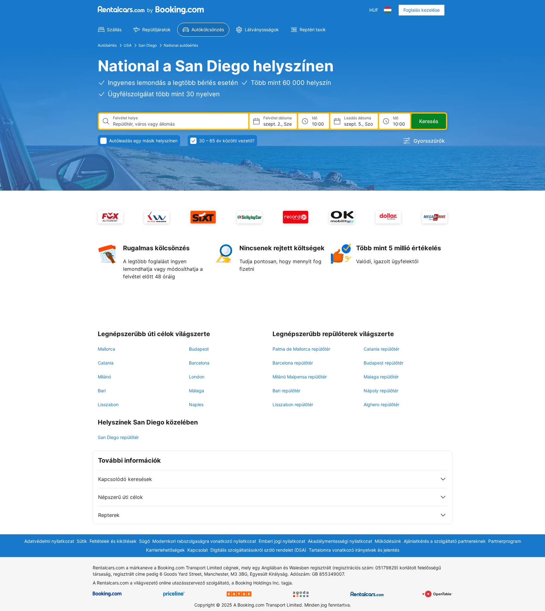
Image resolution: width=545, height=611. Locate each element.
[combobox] (178, 124)
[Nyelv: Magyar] (387, 10)
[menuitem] (110, 30)
